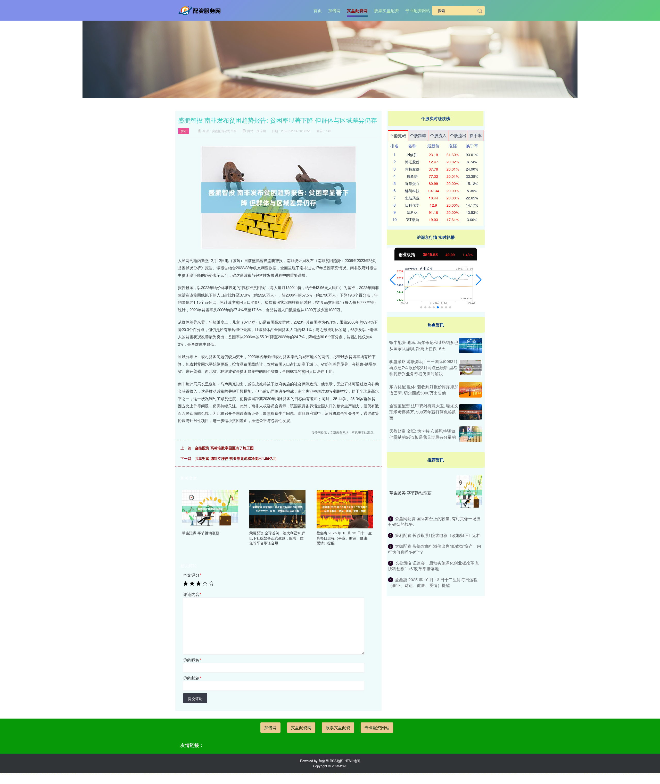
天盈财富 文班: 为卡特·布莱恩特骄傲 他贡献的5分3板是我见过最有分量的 (422, 434)
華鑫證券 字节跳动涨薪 (410, 493)
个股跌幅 (418, 135)
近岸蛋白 (412, 183)
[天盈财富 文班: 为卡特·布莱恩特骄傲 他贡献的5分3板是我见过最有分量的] (470, 434)
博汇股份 (412, 161)
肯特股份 (412, 169)
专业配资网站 (417, 10)
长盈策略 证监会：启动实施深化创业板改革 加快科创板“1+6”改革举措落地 (434, 565)
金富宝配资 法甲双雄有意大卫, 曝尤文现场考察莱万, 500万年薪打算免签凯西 (423, 412)
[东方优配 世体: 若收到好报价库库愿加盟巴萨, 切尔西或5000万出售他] (470, 390)
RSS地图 (336, 760)
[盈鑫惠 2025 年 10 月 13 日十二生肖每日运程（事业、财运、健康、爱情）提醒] (345, 508)
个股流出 (458, 135)
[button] (392, 279)
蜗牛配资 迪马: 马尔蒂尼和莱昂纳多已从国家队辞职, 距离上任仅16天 (423, 345)
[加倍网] (200, 10)
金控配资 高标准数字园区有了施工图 (224, 447)
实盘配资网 (357, 10)
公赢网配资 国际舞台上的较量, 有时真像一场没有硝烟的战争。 (434, 521)
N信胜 (412, 154)
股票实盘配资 (386, 10)
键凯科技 (412, 190)
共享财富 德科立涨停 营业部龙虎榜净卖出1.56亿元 (235, 458)
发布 (183, 131)
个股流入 (438, 135)
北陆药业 (412, 197)
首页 (318, 10)
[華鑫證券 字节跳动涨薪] (210, 508)
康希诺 (412, 176)
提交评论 (195, 698)
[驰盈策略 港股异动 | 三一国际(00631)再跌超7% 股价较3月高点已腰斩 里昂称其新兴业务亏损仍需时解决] (470, 367)
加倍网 (334, 10)
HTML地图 (352, 760)
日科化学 (412, 205)
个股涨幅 (398, 136)
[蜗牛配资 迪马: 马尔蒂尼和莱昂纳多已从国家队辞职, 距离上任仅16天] (470, 345)
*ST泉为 (412, 219)
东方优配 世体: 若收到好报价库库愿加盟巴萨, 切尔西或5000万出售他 (423, 390)
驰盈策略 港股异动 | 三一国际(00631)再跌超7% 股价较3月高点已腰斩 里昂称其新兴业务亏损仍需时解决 (423, 367)
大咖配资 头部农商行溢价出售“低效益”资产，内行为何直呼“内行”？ (434, 549)
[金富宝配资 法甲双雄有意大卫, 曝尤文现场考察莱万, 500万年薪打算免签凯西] (470, 412)
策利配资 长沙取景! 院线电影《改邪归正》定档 (438, 535)
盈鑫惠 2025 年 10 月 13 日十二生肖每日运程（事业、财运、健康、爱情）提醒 (432, 582)
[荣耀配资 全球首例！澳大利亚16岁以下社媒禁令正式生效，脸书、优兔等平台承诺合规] (277, 508)
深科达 (412, 212)
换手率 (475, 135)
